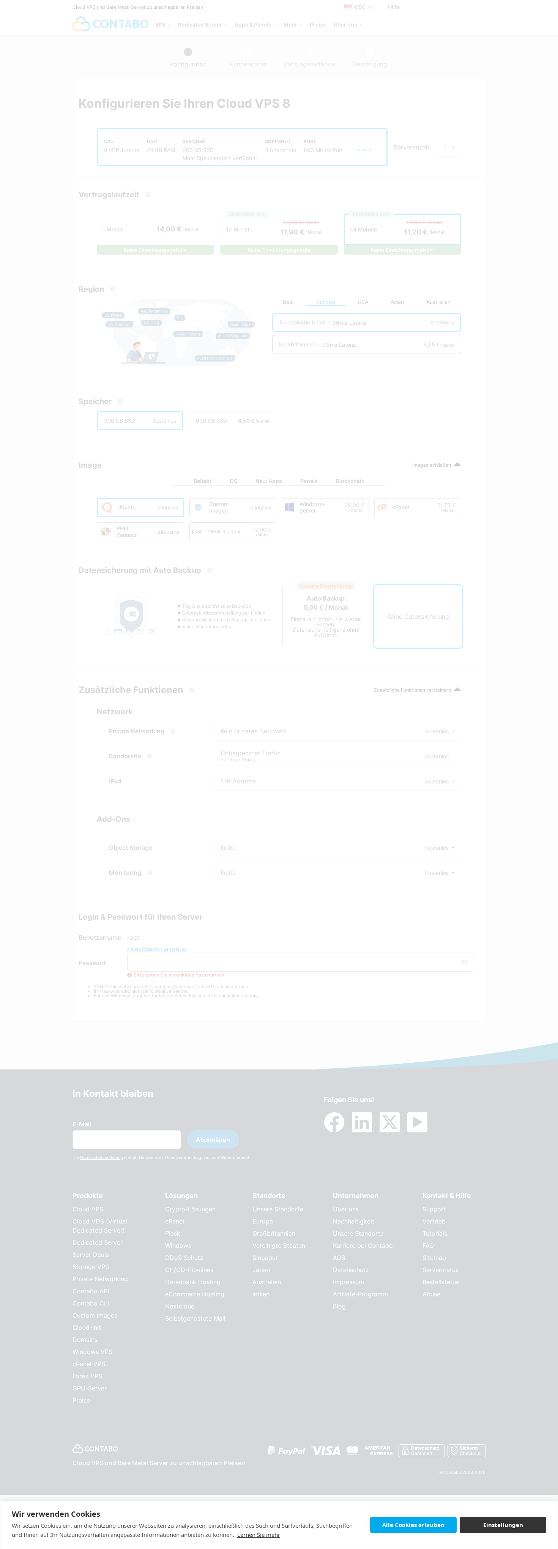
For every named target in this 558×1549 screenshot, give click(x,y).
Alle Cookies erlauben (413, 1525)
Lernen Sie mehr (258, 1534)
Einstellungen (503, 1525)
